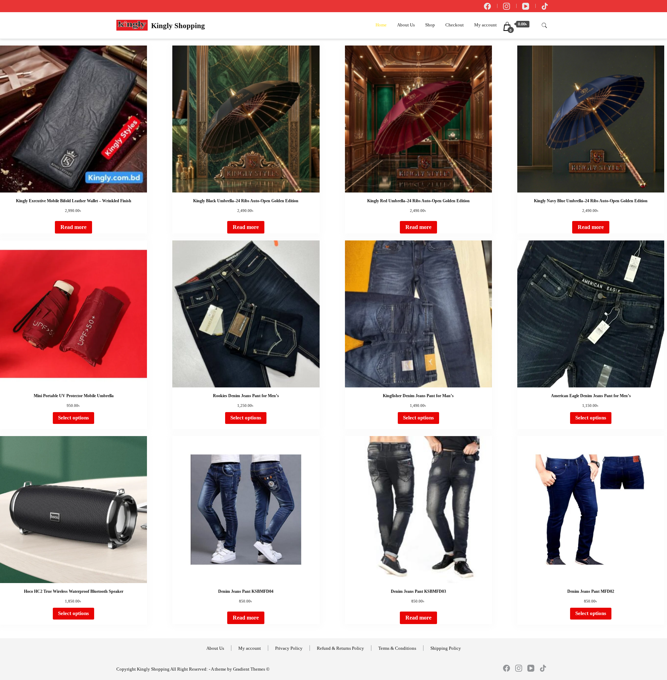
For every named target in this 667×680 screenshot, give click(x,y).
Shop (430, 25)
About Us (406, 25)
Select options (73, 417)
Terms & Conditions (397, 648)
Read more (73, 227)
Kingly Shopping (178, 26)
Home (381, 25)
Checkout (454, 25)
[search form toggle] (544, 25)
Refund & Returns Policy (340, 648)
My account (485, 25)
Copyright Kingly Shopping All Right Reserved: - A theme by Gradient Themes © (193, 669)
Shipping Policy (445, 648)
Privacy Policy (289, 648)
